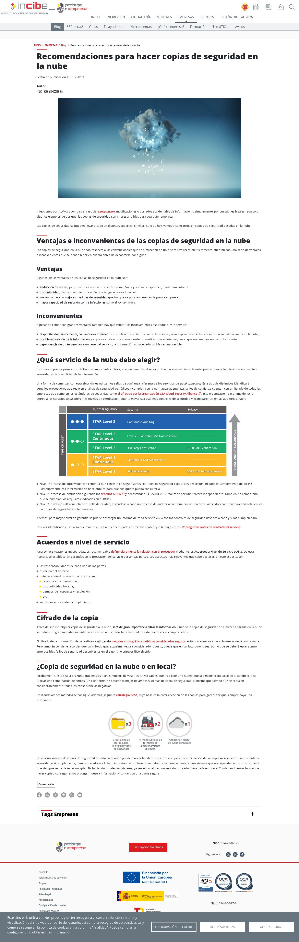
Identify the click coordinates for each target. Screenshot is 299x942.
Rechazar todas (222, 927)
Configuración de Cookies (173, 927)
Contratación (46, 784)
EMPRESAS (186, 17)
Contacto (43, 872)
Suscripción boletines (148, 847)
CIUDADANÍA (141, 17)
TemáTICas (221, 26)
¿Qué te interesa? (171, 26)
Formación (198, 26)
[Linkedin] (235, 854)
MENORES (164, 17)
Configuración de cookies (52, 905)
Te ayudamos (114, 26)
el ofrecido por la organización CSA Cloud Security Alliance (157, 393)
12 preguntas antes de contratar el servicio (210, 527)
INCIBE (96, 17)
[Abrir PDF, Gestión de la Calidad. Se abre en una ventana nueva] (244, 882)
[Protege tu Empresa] (71, 847)
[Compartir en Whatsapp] (71, 795)
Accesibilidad (46, 899)
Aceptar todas (271, 927)
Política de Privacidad (50, 888)
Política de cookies (49, 910)
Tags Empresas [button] (59, 814)
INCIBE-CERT (116, 17)
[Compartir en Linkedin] (47, 795)
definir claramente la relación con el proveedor (143, 551)
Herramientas (141, 26)
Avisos (240, 26)
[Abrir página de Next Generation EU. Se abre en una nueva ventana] (148, 879)
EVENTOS (207, 17)
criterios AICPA (111, 494)
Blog (57, 26)
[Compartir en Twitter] (55, 795)
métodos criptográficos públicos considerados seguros (148, 641)
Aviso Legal (45, 894)
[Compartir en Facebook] (39, 795)
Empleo (43, 883)
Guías (93, 26)
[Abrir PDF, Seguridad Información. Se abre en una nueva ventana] (224, 882)
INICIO (37, 45)
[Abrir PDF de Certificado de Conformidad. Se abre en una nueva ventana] (206, 882)
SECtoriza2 (75, 26)
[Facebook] (242, 854)
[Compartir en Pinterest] (63, 795)
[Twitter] (228, 854)
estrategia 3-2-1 (126, 695)
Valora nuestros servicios (53, 877)
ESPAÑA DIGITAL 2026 (236, 17)
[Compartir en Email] (79, 795)
